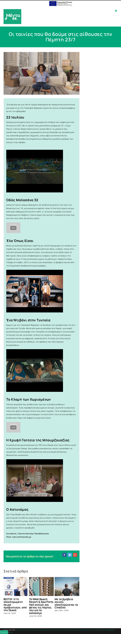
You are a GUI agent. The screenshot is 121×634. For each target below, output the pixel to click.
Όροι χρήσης (21, 630)
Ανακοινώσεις (8, 632)
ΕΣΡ (98, 630)
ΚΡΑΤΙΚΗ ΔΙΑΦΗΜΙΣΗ (107, 630)
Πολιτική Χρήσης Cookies (59, 630)
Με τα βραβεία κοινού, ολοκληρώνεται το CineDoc (66, 603)
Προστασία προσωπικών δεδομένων (38, 630)
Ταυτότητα (92, 630)
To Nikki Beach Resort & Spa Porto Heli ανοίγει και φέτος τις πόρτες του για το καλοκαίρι (41, 606)
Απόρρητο (4, 632)
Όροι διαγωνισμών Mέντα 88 (78, 630)
